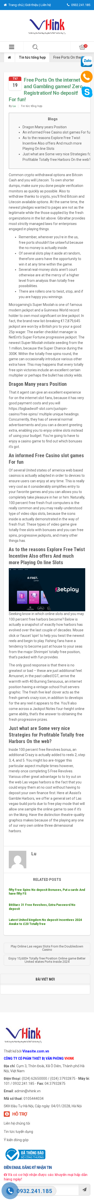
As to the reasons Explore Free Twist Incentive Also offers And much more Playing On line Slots (52, 143)
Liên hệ (46, 5)
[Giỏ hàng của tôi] (82, 47)
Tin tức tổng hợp (32, 57)
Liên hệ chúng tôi (17, 1123)
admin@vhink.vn (28, 1091)
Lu (14, 106)
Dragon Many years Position (45, 127)
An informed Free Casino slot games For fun (57, 132)
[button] (12, 47)
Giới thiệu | (33, 5)
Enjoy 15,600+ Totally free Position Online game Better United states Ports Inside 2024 (47, 960)
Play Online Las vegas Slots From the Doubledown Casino (47, 947)
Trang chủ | (16, 5)
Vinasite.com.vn (35, 1051)
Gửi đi (84, 1189)
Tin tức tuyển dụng (18, 1132)
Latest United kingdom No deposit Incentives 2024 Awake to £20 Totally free (45, 922)
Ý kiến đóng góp (16, 1140)
